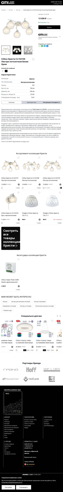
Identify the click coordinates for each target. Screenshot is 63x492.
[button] (17, 28)
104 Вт (35, 350)
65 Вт (12, 350)
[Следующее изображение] (32, 28)
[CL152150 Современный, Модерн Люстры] (28, 50)
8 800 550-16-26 (56, 2)
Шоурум (26, 427)
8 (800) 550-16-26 (28, 444)
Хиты (5, 435)
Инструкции (7, 452)
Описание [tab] (11, 102)
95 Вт (32, 350)
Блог (5, 450)
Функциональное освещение (11, 427)
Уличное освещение (9, 431)
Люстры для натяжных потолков (20, 301)
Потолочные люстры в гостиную (44, 306)
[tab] (51, 102)
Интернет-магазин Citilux (30, 419)
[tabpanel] (31, 125)
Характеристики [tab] (31, 102)
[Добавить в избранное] (33, 59)
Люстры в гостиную (25, 306)
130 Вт (39, 350)
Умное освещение (8, 429)
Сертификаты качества (10, 454)
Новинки (6, 419)
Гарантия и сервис (28, 421)
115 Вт (19, 350)
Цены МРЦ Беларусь (49, 425)
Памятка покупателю (29, 423)
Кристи (31, 79)
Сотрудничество (48, 419)
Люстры (5, 301)
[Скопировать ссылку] (39, 46)
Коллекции (7, 421)
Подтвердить (23, 487)
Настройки (8, 487)
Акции (5, 437)
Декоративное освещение (10, 425)
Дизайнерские (7, 433)
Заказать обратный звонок (31, 452)
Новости (6, 448)
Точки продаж (27, 425)
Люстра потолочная (27, 82)
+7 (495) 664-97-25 (28, 446)
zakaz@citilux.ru (28, 448)
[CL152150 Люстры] (5, 50)
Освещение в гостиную (9, 306)
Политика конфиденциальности (12, 482)
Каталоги (46, 421)
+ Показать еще (7, 310)
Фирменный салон (30, 457)
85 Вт (16, 350)
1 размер (18, 187)
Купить (49, 27)
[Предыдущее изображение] (3, 28)
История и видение (9, 444)
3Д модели (46, 423)
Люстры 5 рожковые (40, 301)
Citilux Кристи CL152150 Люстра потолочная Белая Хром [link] (39, 10)
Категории (6, 423)
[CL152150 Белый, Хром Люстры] (16, 50)
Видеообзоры (7, 446)
